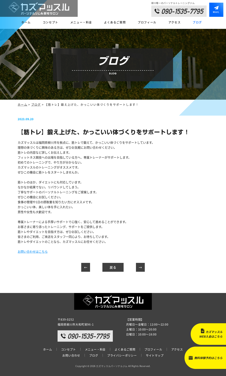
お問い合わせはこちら (33, 251)
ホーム (26, 22)
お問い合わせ (71, 355)
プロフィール (147, 22)
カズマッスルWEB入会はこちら (210, 334)
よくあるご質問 (115, 22)
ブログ (197, 22)
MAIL (216, 12)
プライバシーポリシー (122, 355)
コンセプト (50, 22)
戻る (113, 267)
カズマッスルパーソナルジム (111, 366)
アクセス (174, 22)
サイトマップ (155, 355)
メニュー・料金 (81, 22)
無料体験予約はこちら (208, 358)
